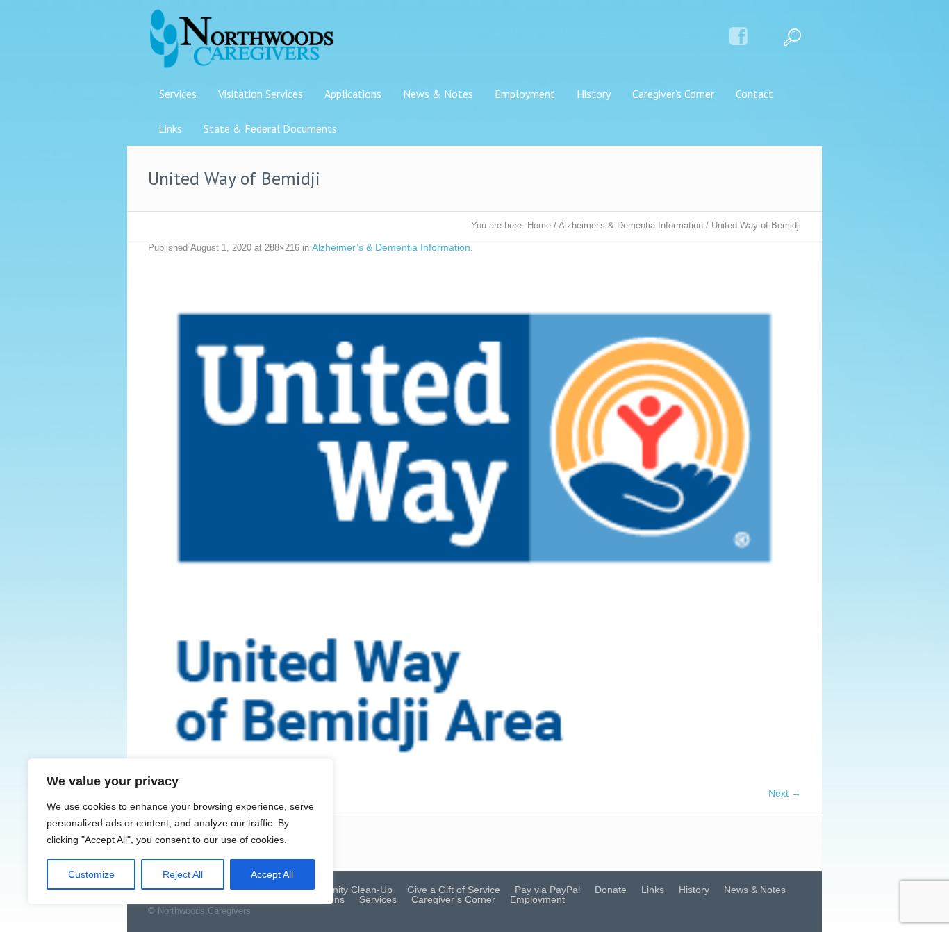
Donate (611, 889)
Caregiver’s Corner (453, 899)
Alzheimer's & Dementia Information (631, 225)
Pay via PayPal (547, 889)
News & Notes (755, 889)
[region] (180, 831)
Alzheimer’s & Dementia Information (391, 247)
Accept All (272, 874)
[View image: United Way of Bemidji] (474, 527)
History (694, 889)
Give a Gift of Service (453, 889)
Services (378, 899)
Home (539, 225)
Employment (537, 899)
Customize (91, 874)
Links (652, 889)
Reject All (183, 874)
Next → (784, 793)
